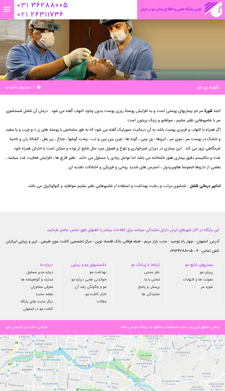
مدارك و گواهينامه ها (37, 280)
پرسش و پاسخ (149, 287)
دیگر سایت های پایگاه (37, 302)
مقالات (101, 302)
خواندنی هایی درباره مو (88, 280)
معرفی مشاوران (41, 287)
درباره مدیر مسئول (39, 272)
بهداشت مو (98, 272)
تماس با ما (152, 280)
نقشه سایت (44, 294)
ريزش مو (206, 272)
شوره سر (207, 287)
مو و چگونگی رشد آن (90, 287)
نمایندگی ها (151, 294)
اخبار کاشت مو (95, 294)
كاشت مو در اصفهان (38, 309)
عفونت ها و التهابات (198, 280)
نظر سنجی (152, 272)
